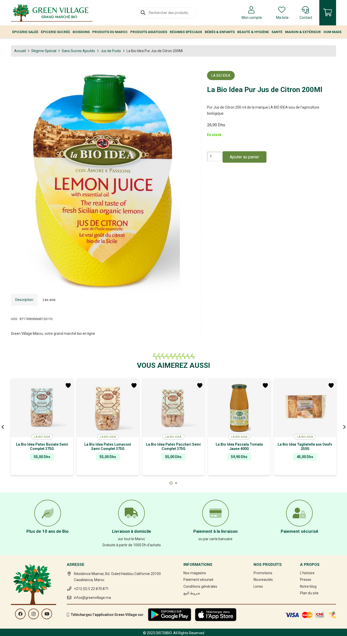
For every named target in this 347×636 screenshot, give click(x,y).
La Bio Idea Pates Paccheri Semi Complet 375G (173, 446)
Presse (305, 580)
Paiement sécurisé (198, 580)
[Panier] (327, 12)
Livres (258, 586)
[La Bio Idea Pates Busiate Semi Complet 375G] (42, 408)
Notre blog (308, 586)
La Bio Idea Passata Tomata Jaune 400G (239, 446)
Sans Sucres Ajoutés (78, 51)
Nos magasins (194, 573)
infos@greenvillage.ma (92, 598)
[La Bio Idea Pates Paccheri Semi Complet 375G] (174, 408)
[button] (189, 78)
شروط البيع (191, 593)
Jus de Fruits (111, 51)
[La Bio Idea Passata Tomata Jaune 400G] (239, 408)
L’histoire (307, 573)
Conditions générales (200, 586)
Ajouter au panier (244, 157)
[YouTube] (46, 614)
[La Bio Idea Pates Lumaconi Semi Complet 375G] (108, 408)
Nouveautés (263, 580)
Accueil (20, 51)
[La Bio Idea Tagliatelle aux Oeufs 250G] (305, 408)
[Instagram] (33, 614)
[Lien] (51, 13)
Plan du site (309, 593)
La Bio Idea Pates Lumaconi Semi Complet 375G (107, 446)
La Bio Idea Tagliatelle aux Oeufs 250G (305, 446)
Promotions (263, 573)
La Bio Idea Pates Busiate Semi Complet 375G (42, 446)
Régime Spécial (43, 51)
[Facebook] (20, 614)
